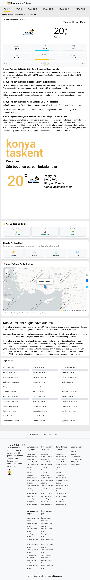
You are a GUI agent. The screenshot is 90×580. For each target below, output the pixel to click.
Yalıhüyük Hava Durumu (69, 411)
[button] (45, 287)
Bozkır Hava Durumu (68, 372)
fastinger (73, 451)
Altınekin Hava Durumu (10, 372)
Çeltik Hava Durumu (39, 420)
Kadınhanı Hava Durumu (69, 392)
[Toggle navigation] (80, 3)
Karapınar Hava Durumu (10, 396)
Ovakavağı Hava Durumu (69, 401)
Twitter (44, 434)
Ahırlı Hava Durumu (9, 367)
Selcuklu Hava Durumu (39, 406)
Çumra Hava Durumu (68, 420)
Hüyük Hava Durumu (9, 392)
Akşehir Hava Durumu (68, 367)
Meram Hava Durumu (39, 401)
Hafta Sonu (80, 9)
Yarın (19, 9)
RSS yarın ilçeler (76, 464)
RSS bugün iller (75, 457)
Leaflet (66, 310)
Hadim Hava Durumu (39, 387)
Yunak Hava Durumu (68, 416)
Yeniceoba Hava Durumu (40, 416)
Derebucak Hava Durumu (69, 377)
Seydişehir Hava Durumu (69, 406)
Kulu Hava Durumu (67, 396)
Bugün (7, 9)
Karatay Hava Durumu (39, 396)
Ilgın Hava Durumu (38, 392)
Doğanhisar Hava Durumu (11, 382)
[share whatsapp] (87, 274)
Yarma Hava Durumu (9, 416)
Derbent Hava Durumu (39, 377)
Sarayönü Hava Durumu (10, 406)
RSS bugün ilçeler (76, 459)
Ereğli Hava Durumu (68, 382)
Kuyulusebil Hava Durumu (11, 401)
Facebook (34, 434)
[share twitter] (87, 287)
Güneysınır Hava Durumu (10, 387)
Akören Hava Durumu (39, 367)
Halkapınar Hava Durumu (69, 387)
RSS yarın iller (75, 462)
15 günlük (64, 9)
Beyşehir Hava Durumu (40, 372)
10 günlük (48, 9)
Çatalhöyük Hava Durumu (11, 420)
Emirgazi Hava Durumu (40, 382)
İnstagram (53, 434)
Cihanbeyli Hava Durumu (10, 377)
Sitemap (73, 454)
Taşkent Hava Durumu (9, 411)
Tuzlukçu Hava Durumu (40, 411)
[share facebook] (87, 280)
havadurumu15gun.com (52, 576)
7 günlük (32, 9)
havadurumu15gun (21, 3)
